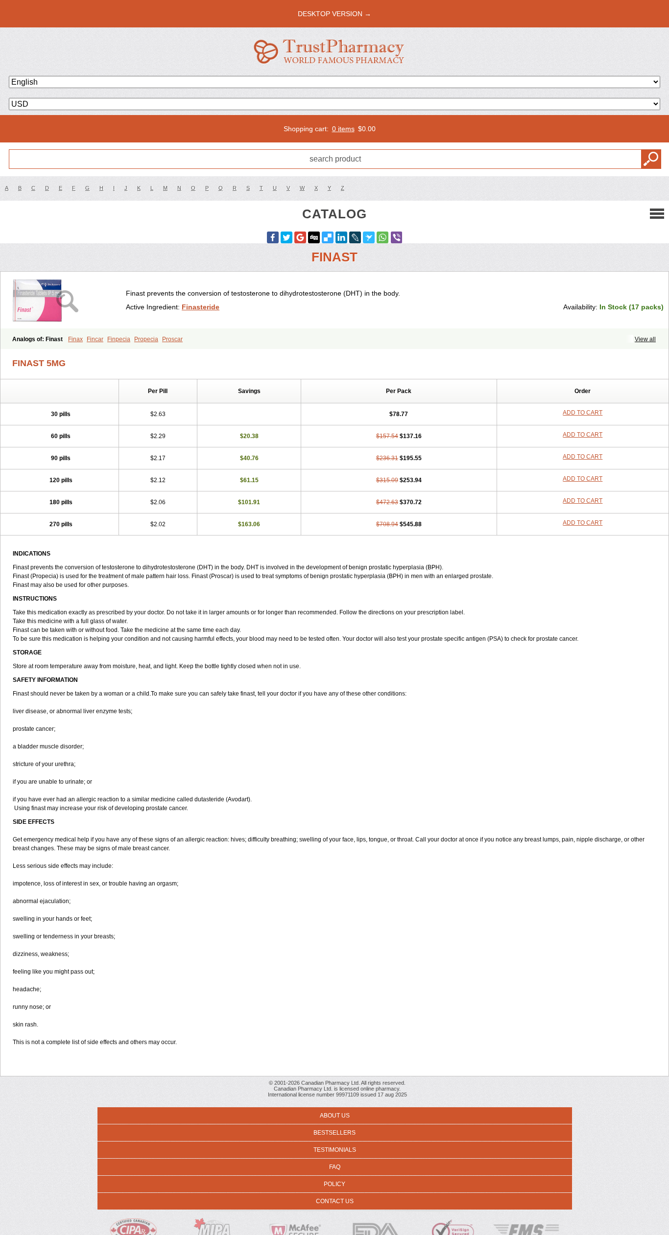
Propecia (146, 339)
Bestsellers (334, 1132)
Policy (334, 1184)
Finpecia (118, 339)
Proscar (172, 339)
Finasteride (200, 307)
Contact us (335, 1201)
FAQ (334, 1167)
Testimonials (334, 1149)
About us (335, 1115)
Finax (75, 339)
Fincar (95, 339)
